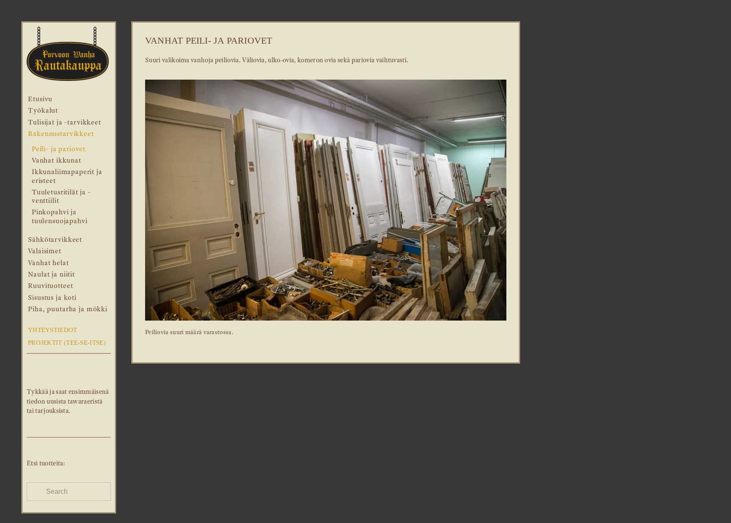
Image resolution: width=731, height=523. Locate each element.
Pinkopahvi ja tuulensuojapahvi (60, 216)
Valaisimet (44, 250)
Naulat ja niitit (51, 274)
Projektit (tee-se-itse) (67, 342)
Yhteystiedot (52, 330)
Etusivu (40, 98)
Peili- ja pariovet (58, 148)
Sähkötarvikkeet (55, 239)
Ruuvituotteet (50, 285)
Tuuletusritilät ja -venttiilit (61, 196)
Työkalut (43, 110)
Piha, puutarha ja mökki (67, 308)
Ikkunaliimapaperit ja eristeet (67, 176)
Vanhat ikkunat (56, 160)
